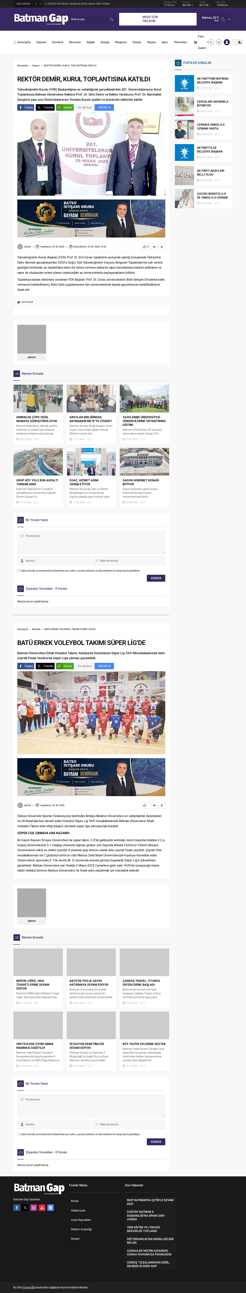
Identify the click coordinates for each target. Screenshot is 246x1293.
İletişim (75, 1238)
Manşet (36, 629)
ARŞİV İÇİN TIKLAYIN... (150, 19)
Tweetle (48, 107)
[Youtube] (42, 1207)
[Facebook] (16, 1207)
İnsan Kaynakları (81, 1219)
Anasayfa (22, 65)
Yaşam (36, 65)
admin (27, 246)
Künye (75, 1200)
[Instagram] (33, 1207)
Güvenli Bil (29, 1287)
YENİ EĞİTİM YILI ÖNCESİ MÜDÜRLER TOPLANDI (74, 3)
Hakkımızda (78, 1210)
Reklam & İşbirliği (81, 1229)
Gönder (68, 107)
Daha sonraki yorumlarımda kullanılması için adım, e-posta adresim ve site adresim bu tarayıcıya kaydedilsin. (80, 570)
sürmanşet (27, 301)
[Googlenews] (50, 1207)
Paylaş (29, 107)
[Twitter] (25, 1207)
